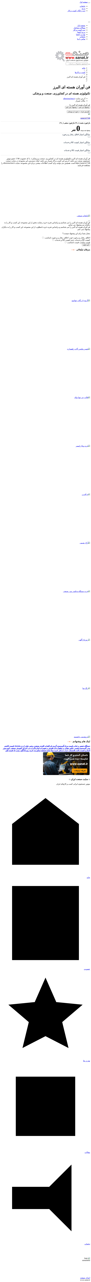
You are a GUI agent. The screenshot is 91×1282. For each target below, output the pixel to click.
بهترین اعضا (80, 34)
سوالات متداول (79, 28)
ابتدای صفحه (85, 1278)
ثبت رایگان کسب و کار (76, 11)
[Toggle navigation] (89, 2)
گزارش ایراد (85, 112)
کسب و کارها (80, 72)
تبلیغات (82, 6)
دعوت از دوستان (73, 112)
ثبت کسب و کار (79, 30)
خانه (83, 68)
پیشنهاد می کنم (84, 107)
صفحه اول (81, 25)
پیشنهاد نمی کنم (71, 107)
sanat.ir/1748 (85, 118)
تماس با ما (81, 39)
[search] (89, 64)
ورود (83, 8)
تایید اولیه (86, 245)
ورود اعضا (81, 32)
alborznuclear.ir (69, 99)
